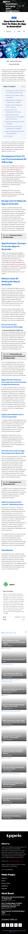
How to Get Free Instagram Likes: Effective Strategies (13, 783)
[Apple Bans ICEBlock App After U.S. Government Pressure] (14, 686)
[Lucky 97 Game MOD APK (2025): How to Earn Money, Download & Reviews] (14, 749)
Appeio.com (15, 931)
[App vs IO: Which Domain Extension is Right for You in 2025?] (14, 702)
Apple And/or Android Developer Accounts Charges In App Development (15, 117)
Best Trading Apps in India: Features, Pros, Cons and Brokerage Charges (14, 642)
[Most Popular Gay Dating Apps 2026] (14, 655)
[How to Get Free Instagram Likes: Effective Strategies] (14, 780)
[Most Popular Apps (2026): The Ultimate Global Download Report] (14, 671)
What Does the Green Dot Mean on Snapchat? (13, 898)
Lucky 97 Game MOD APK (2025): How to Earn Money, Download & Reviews (13, 751)
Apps (14, 17)
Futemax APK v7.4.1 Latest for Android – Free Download (12, 736)
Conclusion (9, 136)
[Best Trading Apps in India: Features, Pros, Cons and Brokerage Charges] (14, 639)
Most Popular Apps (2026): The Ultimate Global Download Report (13, 674)
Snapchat (4, 900)
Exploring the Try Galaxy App (11, 816)
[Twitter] (20, 925)
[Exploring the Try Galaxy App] (14, 811)
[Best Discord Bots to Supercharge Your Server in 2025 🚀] (14, 765)
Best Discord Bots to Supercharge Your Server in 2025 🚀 (13, 768)
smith (4, 661)
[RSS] (16, 925)
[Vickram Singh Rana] (8, 61)
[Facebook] (3, 925)
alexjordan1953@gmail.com (16, 861)
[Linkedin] (11, 925)
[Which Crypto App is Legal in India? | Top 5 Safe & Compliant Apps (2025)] (14, 718)
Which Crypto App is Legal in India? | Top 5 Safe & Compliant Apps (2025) (14, 721)
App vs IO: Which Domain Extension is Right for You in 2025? (13, 705)
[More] (24, 31)
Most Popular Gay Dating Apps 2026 (14, 659)
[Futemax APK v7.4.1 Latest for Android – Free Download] (14, 733)
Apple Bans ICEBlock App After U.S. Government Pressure (14, 690)
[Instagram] (7, 925)
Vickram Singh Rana (15, 61)
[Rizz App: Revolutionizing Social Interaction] (14, 796)
